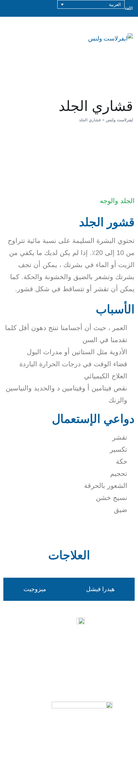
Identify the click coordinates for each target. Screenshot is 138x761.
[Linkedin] (23, 669)
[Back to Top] (123, 750)
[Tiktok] (96, 669)
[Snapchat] (115, 669)
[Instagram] (78, 669)
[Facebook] (41, 669)
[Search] (108, 39)
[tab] (100, 589)
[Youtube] (60, 669)
